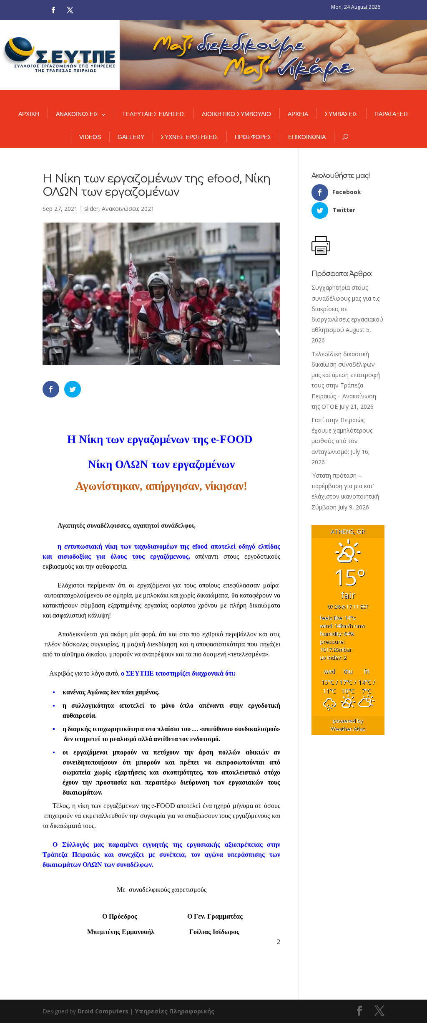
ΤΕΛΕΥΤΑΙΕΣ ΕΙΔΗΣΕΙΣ (153, 114)
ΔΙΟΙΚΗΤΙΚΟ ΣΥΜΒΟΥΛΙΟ (236, 114)
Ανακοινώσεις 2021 (128, 209)
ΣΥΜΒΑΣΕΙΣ (341, 114)
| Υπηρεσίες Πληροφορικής (172, 1011)
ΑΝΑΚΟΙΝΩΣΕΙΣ (77, 114)
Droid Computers (103, 1011)
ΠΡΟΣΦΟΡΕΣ (253, 137)
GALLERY (131, 137)
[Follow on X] (70, 10)
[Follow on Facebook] (53, 10)
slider (91, 209)
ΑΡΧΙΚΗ (28, 114)
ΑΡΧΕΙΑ (298, 114)
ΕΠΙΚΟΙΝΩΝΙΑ (307, 137)
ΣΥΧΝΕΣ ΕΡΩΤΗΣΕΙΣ (189, 137)
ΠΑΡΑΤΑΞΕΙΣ (391, 114)
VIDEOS (90, 137)
